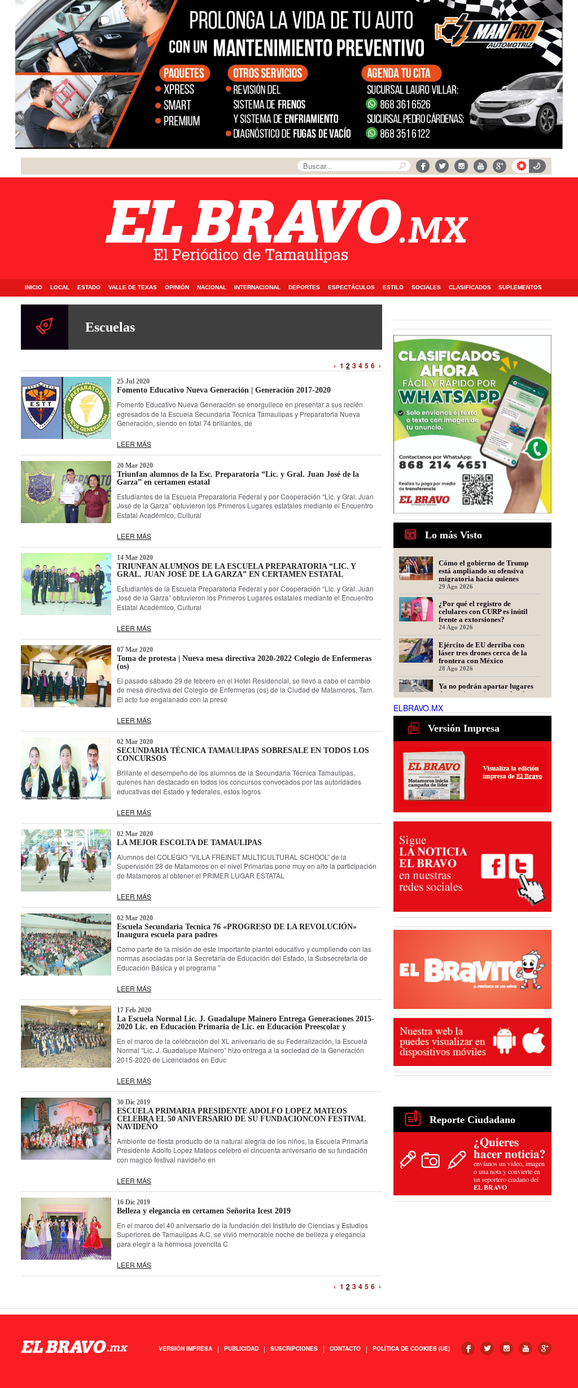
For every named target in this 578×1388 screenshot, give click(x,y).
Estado (88, 287)
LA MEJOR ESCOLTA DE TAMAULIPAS (189, 842)
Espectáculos (351, 287)
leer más (134, 444)
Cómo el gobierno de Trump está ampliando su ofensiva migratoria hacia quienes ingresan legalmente (483, 570)
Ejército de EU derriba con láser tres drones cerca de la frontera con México (483, 652)
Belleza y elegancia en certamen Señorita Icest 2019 (204, 1211)
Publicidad (241, 1348)
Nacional (211, 287)
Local (59, 287)
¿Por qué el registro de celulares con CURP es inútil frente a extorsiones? (483, 611)
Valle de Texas (132, 287)
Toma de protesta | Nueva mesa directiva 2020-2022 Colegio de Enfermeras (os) (244, 662)
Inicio (33, 287)
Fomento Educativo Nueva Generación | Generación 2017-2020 (224, 390)
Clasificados (470, 287)
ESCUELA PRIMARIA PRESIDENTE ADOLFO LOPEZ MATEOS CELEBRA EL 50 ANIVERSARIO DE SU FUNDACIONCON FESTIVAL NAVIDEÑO (241, 1119)
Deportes (304, 287)
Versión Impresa (185, 1348)
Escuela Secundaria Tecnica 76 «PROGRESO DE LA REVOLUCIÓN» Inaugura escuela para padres (237, 931)
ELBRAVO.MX (418, 707)
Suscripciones (294, 1348)
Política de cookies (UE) (411, 1348)
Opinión (177, 287)
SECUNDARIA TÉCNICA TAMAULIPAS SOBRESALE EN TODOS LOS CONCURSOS (243, 754)
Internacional (257, 287)
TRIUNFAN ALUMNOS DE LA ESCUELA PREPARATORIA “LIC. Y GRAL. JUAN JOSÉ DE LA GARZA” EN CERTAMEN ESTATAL (236, 570)
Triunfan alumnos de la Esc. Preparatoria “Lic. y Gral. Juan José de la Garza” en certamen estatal (238, 478)
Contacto (345, 1348)
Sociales (426, 287)
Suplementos (520, 287)
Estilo (393, 287)
